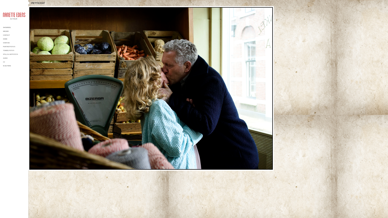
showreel (7, 27)
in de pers (7, 66)
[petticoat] (208, 88)
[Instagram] (18, 3)
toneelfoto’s (8, 50)
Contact (6, 35)
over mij (6, 43)
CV (4, 62)
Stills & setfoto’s (10, 54)
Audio (5, 58)
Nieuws (6, 31)
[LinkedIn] (14, 3)
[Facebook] (10, 3)
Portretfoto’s (9, 46)
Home (5, 39)
